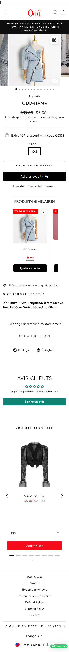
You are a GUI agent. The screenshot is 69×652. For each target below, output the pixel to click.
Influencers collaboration (34, 596)
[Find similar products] (54, 40)
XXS (34, 151)
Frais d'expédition (16, 117)
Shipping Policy (34, 608)
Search (34, 583)
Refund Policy (34, 602)
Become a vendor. (34, 589)
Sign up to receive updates (33, 626)
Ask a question (34, 336)
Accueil (34, 96)
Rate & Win (34, 577)
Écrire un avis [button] (34, 401)
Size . (34, 144)
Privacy (34, 615)
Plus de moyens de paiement (34, 186)
